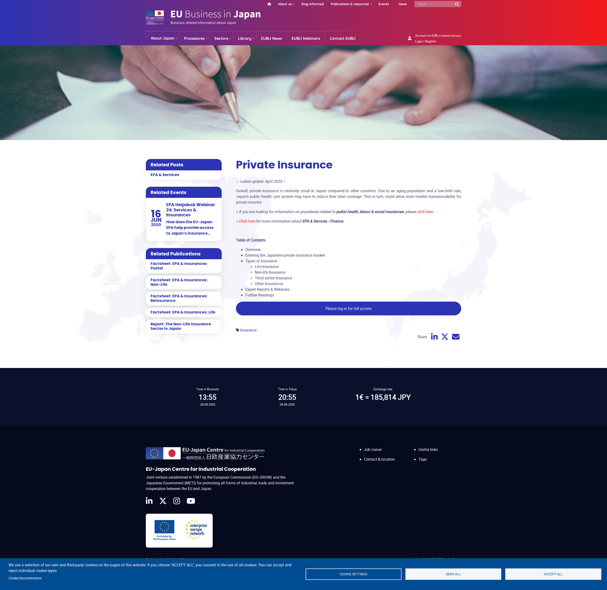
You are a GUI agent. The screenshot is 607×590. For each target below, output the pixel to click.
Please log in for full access (349, 308)
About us (285, 4)
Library (244, 38)
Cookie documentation (25, 578)
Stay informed (312, 4)
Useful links (428, 449)
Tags (422, 459)
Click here (247, 221)
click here (425, 211)
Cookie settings (353, 574)
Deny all (453, 574)
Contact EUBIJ (343, 38)
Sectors (221, 38)
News (403, 4)
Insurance (248, 330)
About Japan (162, 38)
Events (383, 4)
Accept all (553, 574)
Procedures (194, 38)
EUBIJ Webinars (306, 38)
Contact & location (379, 459)
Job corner (373, 449)
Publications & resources (350, 4)
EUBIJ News (271, 38)
